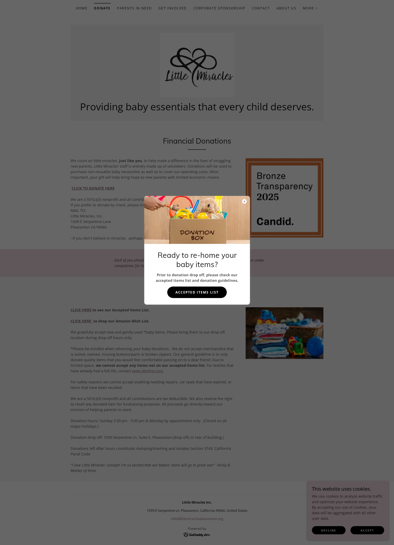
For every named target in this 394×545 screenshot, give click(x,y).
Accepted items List (197, 292)
